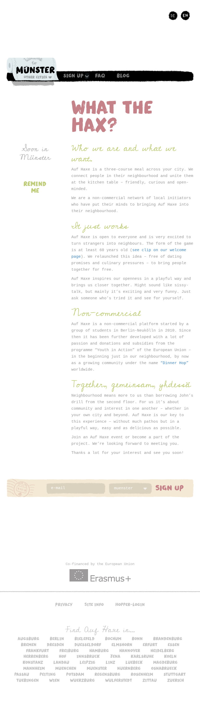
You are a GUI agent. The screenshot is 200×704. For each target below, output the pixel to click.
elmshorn (121, 644)
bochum (113, 638)
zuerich (175, 680)
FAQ (100, 75)
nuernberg (129, 668)
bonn (137, 638)
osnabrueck (164, 668)
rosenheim (142, 674)
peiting (48, 674)
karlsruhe (142, 656)
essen (173, 644)
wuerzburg (82, 680)
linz (110, 662)
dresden (55, 644)
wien (54, 680)
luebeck (134, 662)
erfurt (150, 644)
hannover (129, 650)
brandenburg (167, 638)
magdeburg (165, 662)
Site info (94, 604)
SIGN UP (169, 487)
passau (21, 674)
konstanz (33, 662)
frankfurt (37, 650)
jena (115, 656)
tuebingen (27, 680)
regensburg (107, 674)
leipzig (87, 662)
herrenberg (35, 656)
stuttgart (175, 674)
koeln (170, 656)
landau (61, 662)
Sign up (73, 75)
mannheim (34, 668)
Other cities (35, 77)
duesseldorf (87, 644)
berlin (57, 638)
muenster (97, 668)
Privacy (64, 604)
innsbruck (88, 656)
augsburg (28, 638)
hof (62, 656)
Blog (123, 75)
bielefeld (84, 638)
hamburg (99, 650)
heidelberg (162, 650)
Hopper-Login (130, 604)
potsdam (75, 674)
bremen (28, 644)
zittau (149, 680)
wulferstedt (118, 680)
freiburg (69, 650)
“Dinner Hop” (174, 363)
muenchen (65, 668)
